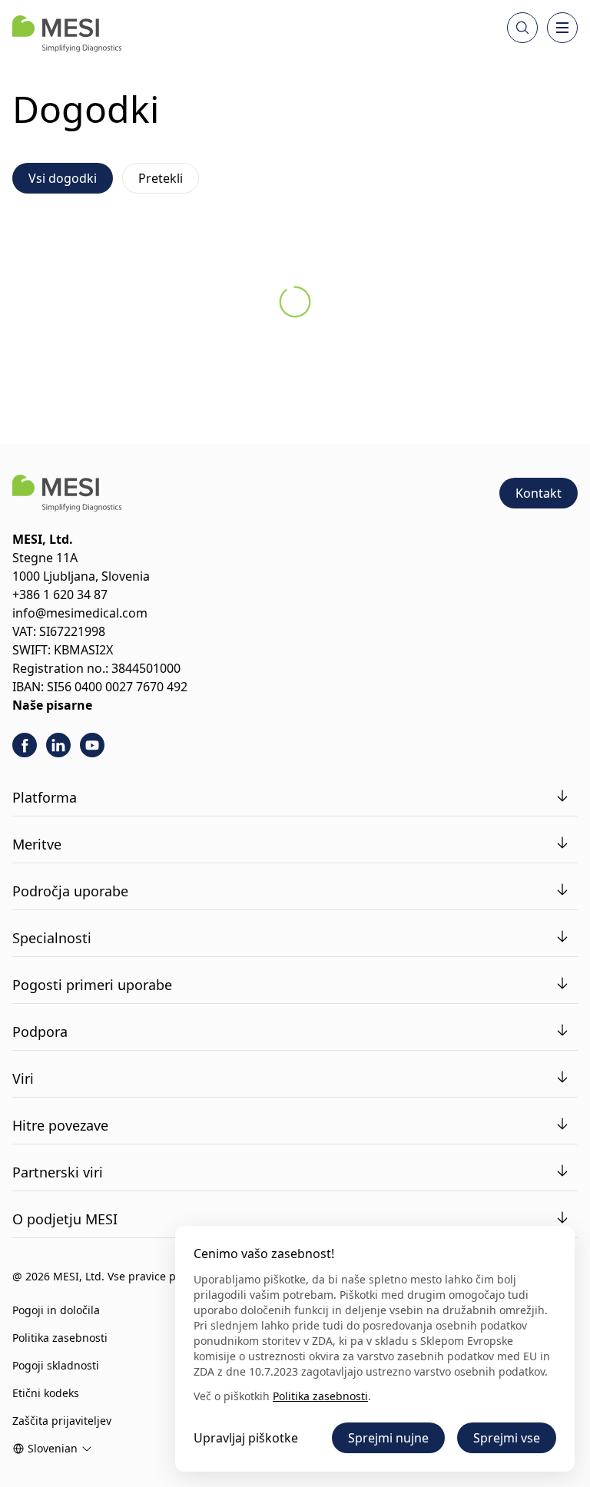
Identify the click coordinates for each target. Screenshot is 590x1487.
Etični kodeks (45, 1393)
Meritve (36, 844)
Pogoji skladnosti (55, 1365)
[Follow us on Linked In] (58, 745)
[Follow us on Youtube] (92, 745)
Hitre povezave (60, 1125)
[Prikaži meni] (562, 27)
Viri (23, 1078)
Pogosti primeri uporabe (92, 984)
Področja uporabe (70, 891)
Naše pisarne (52, 705)
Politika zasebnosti (60, 1337)
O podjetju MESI (65, 1219)
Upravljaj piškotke (246, 1437)
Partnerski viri (57, 1172)
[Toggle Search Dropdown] (522, 27)
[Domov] (66, 33)
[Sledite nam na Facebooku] (24, 745)
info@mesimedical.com (80, 612)
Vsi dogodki (62, 178)
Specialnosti (51, 938)
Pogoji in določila (56, 1310)
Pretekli (160, 178)
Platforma (44, 797)
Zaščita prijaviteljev (61, 1420)
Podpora (40, 1031)
